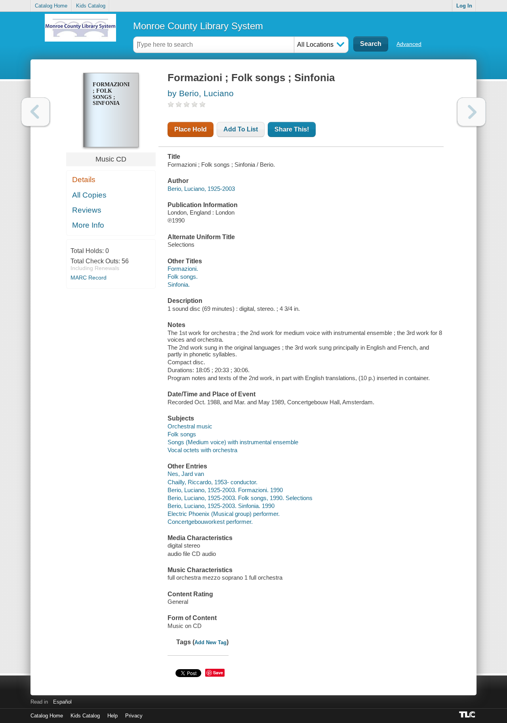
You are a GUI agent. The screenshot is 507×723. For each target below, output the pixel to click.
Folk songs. (183, 276)
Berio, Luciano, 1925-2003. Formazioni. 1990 (225, 490)
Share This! (291, 129)
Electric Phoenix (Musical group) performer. (224, 513)
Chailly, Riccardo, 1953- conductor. (212, 482)
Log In (464, 6)
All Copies (89, 195)
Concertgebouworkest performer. (210, 521)
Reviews (86, 210)
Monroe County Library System (198, 26)
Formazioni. (183, 268)
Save (218, 672)
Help (112, 716)
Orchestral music (190, 426)
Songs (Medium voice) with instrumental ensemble (233, 442)
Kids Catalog (90, 6)
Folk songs (182, 434)
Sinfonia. (179, 284)
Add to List (240, 129)
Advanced (408, 44)
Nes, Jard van (186, 473)
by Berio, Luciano (201, 93)
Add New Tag (210, 642)
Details (83, 179)
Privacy (134, 716)
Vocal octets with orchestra (202, 450)
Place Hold (190, 129)
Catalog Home (51, 6)
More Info (88, 225)
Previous (35, 111)
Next (471, 111)
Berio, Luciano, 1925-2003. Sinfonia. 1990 (221, 505)
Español (62, 702)
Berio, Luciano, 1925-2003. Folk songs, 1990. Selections (240, 498)
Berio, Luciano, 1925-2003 (201, 188)
